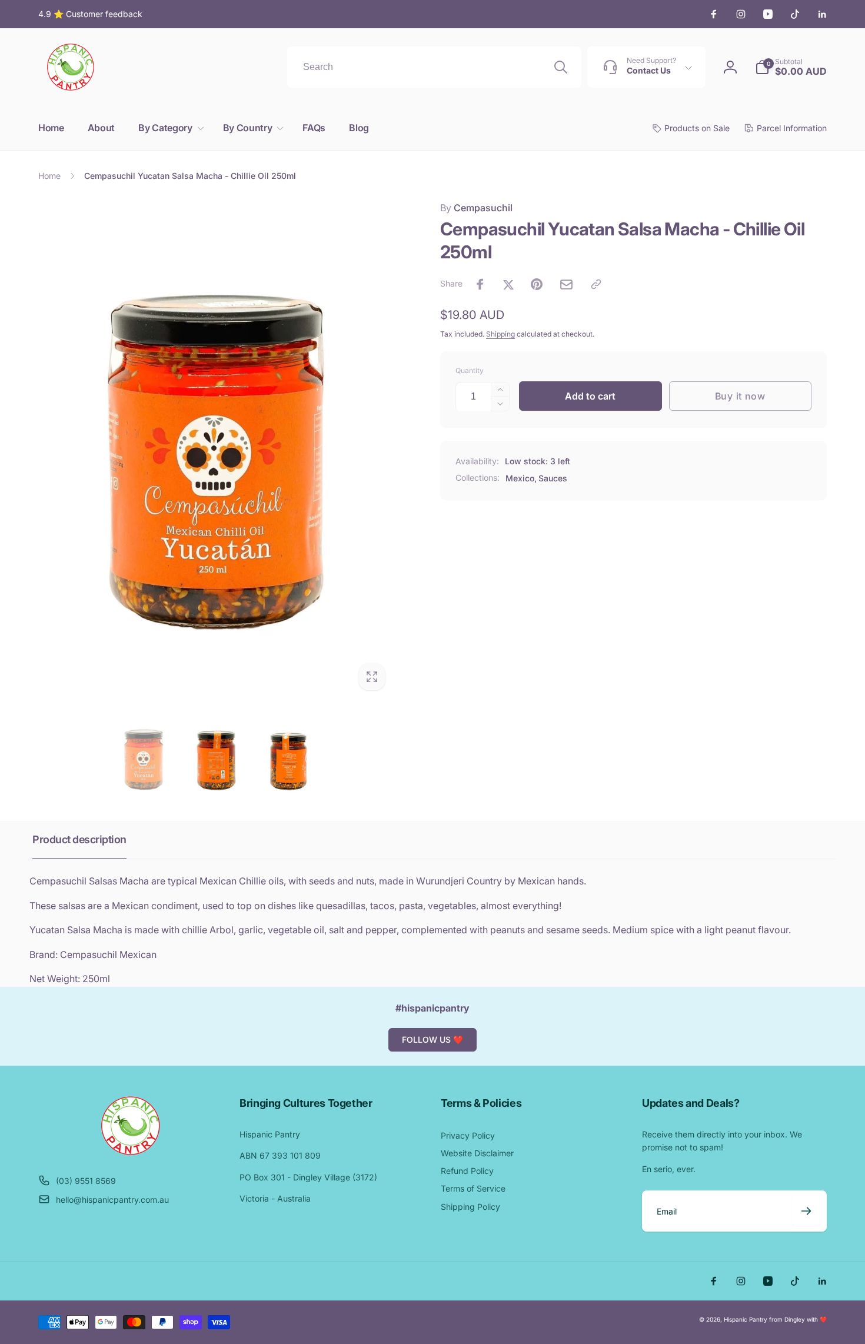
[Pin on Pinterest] (537, 284)
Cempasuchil (476, 208)
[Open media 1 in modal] (215, 449)
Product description (79, 839)
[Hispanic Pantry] (130, 1151)
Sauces (552, 478)
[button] (168, 128)
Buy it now (740, 396)
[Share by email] (566, 284)
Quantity (469, 370)
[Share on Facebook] (480, 284)
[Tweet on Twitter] (508, 284)
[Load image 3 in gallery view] (288, 757)
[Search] (561, 67)
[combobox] (434, 67)
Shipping (500, 334)
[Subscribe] (806, 1211)
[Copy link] (596, 284)
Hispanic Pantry (745, 1319)
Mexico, (521, 478)
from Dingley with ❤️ (798, 1319)
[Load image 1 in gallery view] (144, 757)
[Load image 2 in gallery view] (216, 757)
